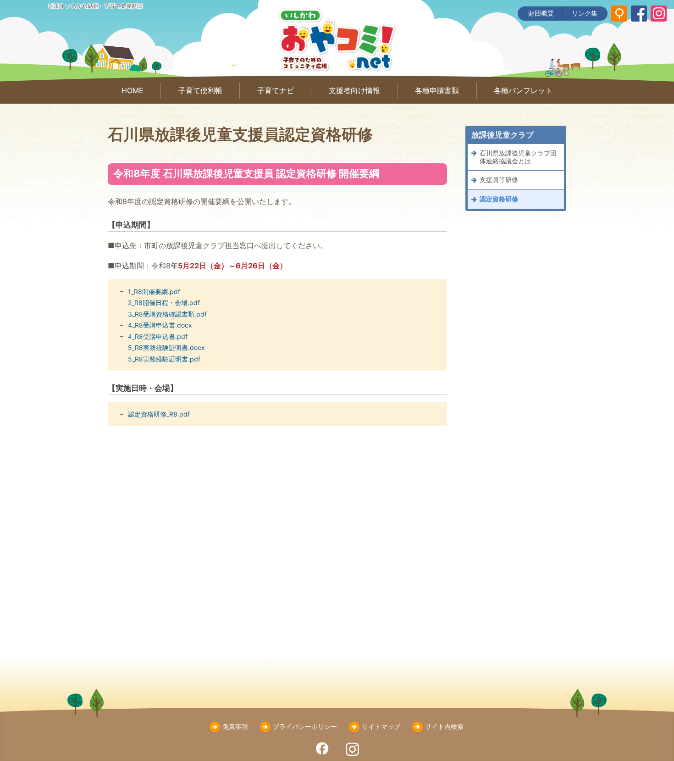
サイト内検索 (444, 726)
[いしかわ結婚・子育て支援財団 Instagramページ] (659, 14)
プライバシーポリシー (305, 726)
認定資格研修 (499, 199)
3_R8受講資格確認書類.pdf (167, 314)
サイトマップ (381, 726)
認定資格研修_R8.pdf (159, 414)
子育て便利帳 (200, 90)
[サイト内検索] (619, 14)
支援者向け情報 (354, 90)
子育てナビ (275, 90)
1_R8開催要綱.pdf (154, 291)
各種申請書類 (437, 90)
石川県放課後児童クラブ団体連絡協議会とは (518, 157)
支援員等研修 (499, 180)
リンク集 (584, 13)
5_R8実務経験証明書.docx (166, 347)
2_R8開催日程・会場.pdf (164, 302)
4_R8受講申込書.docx (160, 325)
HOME (133, 90)
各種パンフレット (523, 90)
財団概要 (541, 13)
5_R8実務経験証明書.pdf (164, 359)
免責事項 (235, 726)
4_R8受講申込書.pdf (158, 336)
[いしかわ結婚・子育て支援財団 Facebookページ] (639, 14)
